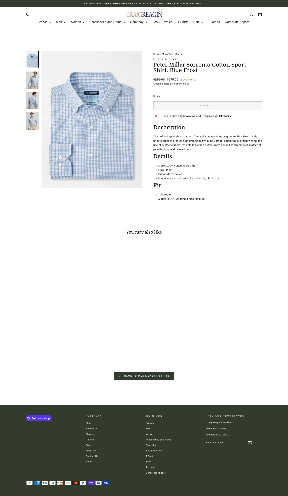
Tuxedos (214, 22)
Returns (90, 439)
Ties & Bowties (162, 22)
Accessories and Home (106, 22)
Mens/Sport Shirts (172, 54)
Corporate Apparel (237, 22)
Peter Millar (165, 59)
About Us (91, 450)
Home (156, 54)
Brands (43, 22)
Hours (89, 461)
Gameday (137, 22)
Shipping (158, 84)
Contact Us (92, 456)
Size (157, 96)
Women (76, 22)
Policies (90, 445)
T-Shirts (183, 22)
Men (59, 22)
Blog (88, 423)
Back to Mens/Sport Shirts (146, 376)
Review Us (92, 428)
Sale (196, 22)
